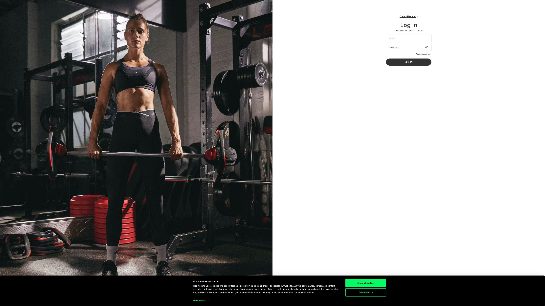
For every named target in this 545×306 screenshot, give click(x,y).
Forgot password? (423, 54)
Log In (409, 62)
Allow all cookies (365, 283)
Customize (364, 292)
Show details (199, 300)
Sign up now (417, 30)
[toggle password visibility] (427, 47)
